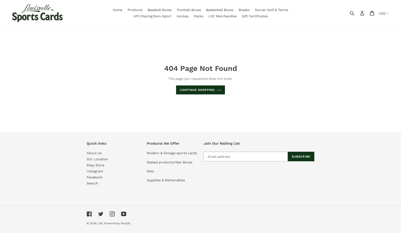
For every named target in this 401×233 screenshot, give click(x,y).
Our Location (97, 159)
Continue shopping (197, 89)
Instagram (95, 171)
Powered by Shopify (117, 223)
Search (92, 183)
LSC (100, 223)
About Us (94, 153)
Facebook (94, 177)
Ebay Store (95, 165)
